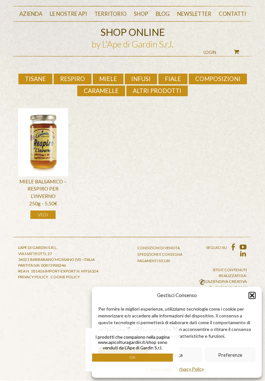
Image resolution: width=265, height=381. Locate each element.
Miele (108, 78)
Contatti (232, 14)
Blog (163, 14)
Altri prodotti (157, 90)
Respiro (72, 78)
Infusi (141, 78)
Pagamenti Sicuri (153, 261)
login (210, 52)
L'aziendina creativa (226, 281)
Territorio (110, 14)
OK (133, 357)
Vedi (43, 214)
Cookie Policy (65, 276)
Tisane (35, 78)
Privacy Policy (190, 369)
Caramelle (101, 90)
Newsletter (194, 14)
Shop (141, 14)
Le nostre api (68, 14)
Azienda (30, 14)
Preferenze (230, 355)
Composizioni (217, 78)
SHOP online (133, 32)
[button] (252, 295)
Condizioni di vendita (158, 248)
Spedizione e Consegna (159, 254)
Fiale (173, 78)
